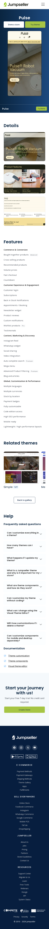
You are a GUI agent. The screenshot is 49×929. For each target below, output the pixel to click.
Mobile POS (24, 821)
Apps (24, 786)
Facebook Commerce (24, 806)
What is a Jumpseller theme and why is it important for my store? (23, 573)
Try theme (35, 24)
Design (24, 892)
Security (24, 916)
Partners (24, 853)
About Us (24, 842)
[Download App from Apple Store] (31, 756)
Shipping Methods (24, 779)
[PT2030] (24, 910)
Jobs (24, 845)
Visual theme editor (17, 666)
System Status (24, 899)
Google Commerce (25, 818)
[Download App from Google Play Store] (17, 756)
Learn (24, 881)
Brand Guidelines (25, 857)
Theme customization (19, 655)
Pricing (24, 849)
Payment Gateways (24, 775)
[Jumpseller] (24, 737)
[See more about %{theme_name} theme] (21, 467)
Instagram (24, 810)
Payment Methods (24, 771)
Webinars (24, 888)
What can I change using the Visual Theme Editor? (22, 612)
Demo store (14, 24)
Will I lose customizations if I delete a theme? (22, 624)
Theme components (18, 661)
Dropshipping (24, 829)
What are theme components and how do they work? (23, 586)
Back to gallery (24, 500)
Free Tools (24, 884)
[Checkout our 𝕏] (28, 747)
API (24, 895)
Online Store (24, 803)
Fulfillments (24, 790)
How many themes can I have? (20, 546)
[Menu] (43, 5)
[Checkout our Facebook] (14, 747)
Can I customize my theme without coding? (21, 599)
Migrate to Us (24, 877)
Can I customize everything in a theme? (23, 534)
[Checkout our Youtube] (34, 747)
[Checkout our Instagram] (21, 747)
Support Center (24, 873)
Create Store (24, 709)
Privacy (16, 916)
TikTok (24, 825)
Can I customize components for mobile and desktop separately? (22, 638)
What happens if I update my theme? (22, 559)
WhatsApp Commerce (24, 814)
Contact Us (24, 860)
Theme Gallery (24, 782)
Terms (32, 916)
